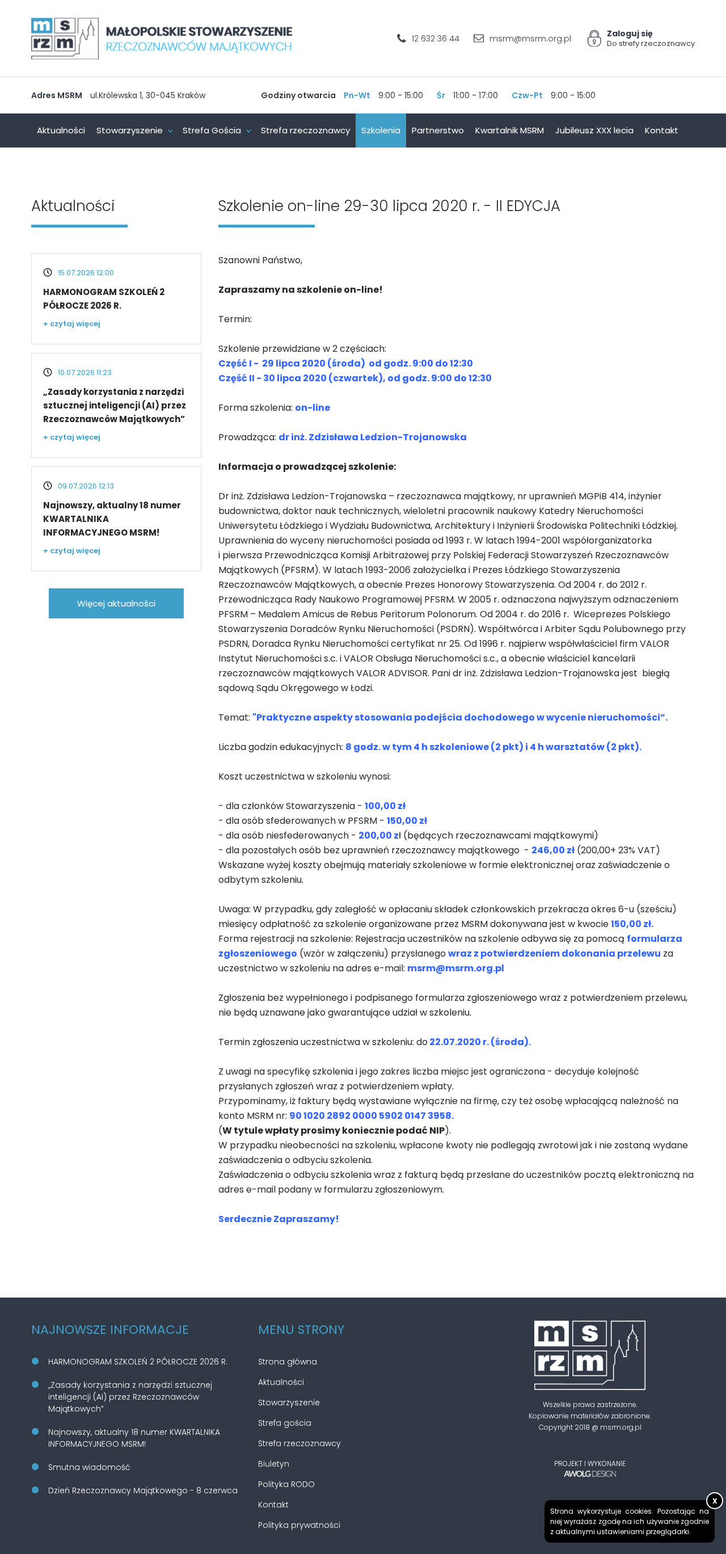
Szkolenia (380, 130)
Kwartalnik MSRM (509, 130)
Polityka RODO (286, 1484)
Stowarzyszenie (129, 130)
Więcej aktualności (116, 603)
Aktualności (61, 130)
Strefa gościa (284, 1423)
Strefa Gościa (212, 130)
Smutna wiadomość (89, 1467)
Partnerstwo (438, 130)
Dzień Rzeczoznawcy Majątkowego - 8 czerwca (143, 1490)
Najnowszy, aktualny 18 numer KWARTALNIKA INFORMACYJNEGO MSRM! (134, 1438)
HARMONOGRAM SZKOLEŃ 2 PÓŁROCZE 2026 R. (137, 1361)
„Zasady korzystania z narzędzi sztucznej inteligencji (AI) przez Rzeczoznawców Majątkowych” (114, 405)
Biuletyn (273, 1463)
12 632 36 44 (435, 38)
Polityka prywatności (299, 1525)
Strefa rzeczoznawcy (305, 130)
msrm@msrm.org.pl (530, 38)
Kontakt (661, 130)
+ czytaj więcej (71, 323)
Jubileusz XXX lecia (594, 130)
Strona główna (287, 1361)
